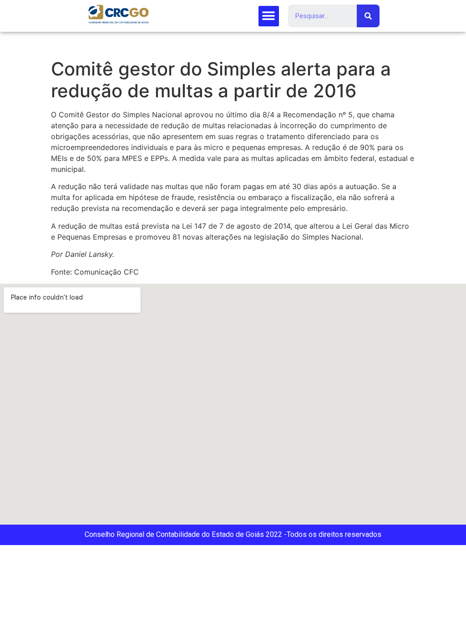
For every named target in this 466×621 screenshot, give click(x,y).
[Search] (368, 16)
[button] (268, 16)
